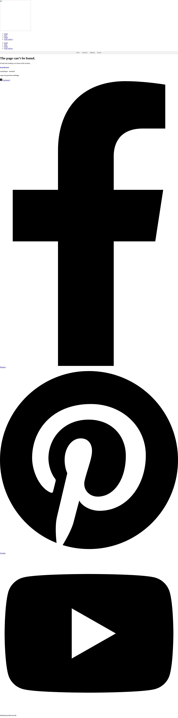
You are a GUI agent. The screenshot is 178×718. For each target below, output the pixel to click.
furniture (84, 52)
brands (99, 52)
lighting (92, 52)
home (6, 34)
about (6, 37)
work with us (8, 39)
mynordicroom (4, 67)
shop (5, 36)
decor (78, 52)
